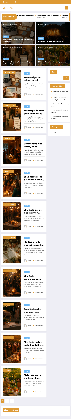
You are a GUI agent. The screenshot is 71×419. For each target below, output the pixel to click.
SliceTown (8, 7)
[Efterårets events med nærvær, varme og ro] (12, 216)
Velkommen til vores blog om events (51, 41)
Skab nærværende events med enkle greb (34, 178)
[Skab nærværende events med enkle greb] (12, 183)
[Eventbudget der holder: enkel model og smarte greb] (18, 33)
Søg (53, 72)
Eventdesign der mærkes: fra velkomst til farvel (33, 310)
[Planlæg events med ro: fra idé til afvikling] (12, 249)
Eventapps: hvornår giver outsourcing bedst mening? (16, 63)
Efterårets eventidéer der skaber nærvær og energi (34, 277)
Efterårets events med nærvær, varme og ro (33, 211)
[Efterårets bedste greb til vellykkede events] (12, 348)
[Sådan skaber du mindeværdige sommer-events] (53, 55)
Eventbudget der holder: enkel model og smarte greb (17, 40)
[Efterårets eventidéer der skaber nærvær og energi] (12, 282)
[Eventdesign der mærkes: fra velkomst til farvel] (12, 315)
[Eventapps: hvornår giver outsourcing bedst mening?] (18, 55)
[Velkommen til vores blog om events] (53, 33)
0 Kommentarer (39, 94)
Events (6, 36)
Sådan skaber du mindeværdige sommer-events (52, 63)
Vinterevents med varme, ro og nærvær (38, 15)
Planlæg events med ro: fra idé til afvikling (33, 243)
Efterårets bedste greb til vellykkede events (34, 344)
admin (6, 24)
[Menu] (66, 8)
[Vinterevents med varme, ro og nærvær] (12, 150)
